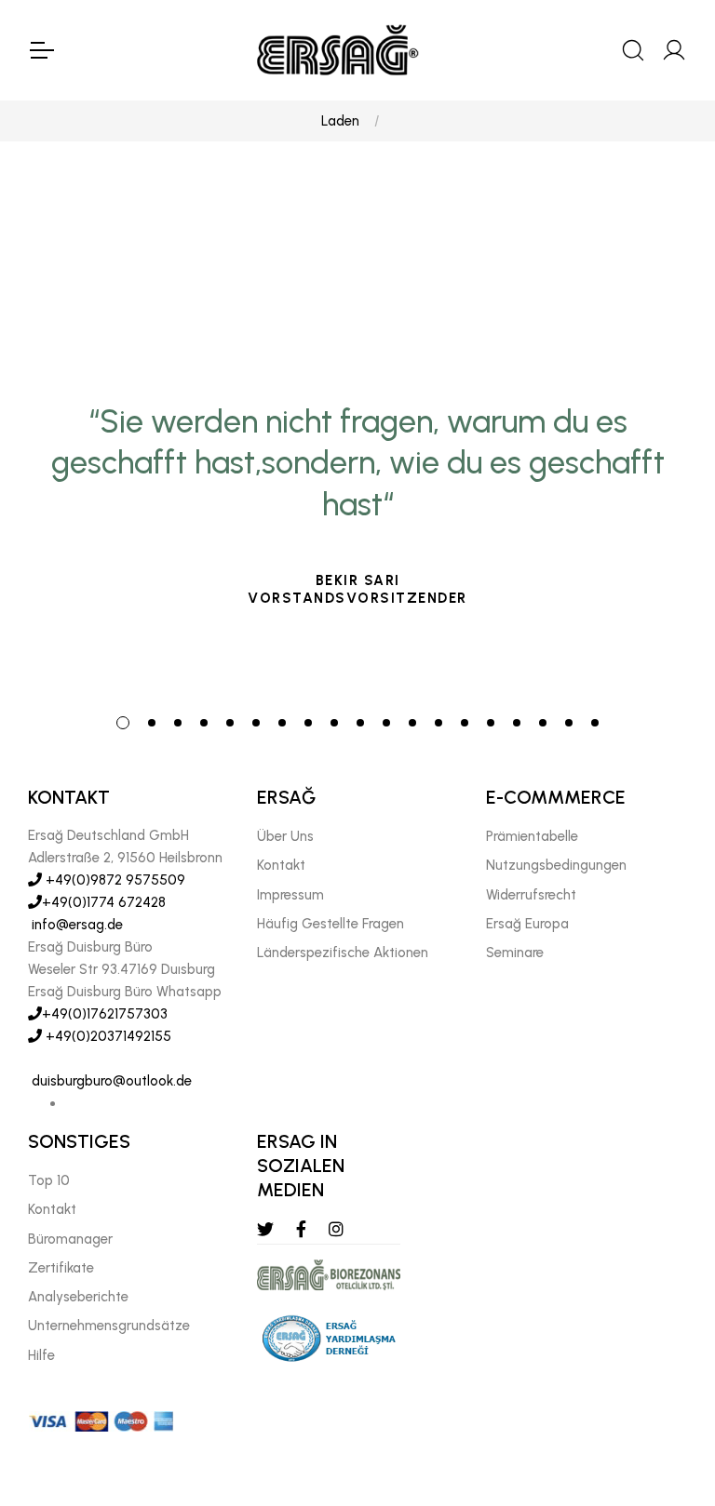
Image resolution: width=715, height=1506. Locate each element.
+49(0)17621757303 (105, 1014)
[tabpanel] (357, 517)
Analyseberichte (78, 1296)
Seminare (515, 952)
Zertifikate (61, 1267)
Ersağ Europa (527, 923)
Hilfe (41, 1355)
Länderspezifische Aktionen (342, 952)
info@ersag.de (75, 924)
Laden (340, 121)
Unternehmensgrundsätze (109, 1325)
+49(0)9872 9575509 (113, 880)
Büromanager (70, 1239)
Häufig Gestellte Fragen (330, 923)
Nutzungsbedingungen (556, 865)
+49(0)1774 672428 (104, 902)
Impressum (290, 894)
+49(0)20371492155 (106, 1036)
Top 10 (49, 1180)
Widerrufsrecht (531, 894)
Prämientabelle (532, 836)
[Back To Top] (664, 1390)
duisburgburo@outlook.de (110, 1081)
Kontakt (281, 865)
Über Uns (285, 836)
